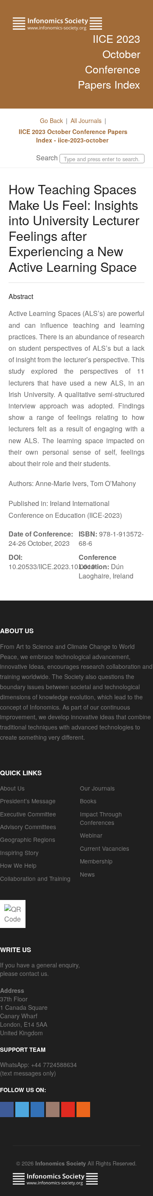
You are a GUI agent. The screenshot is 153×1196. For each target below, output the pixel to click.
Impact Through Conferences (101, 818)
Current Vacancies (104, 848)
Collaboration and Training (35, 878)
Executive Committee (28, 814)
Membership (96, 861)
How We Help (18, 865)
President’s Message (28, 800)
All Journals (86, 120)
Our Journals (97, 788)
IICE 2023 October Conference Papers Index (109, 61)
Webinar (91, 835)
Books (88, 800)
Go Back (51, 120)
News (87, 874)
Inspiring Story (19, 852)
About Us (12, 788)
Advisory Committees (28, 826)
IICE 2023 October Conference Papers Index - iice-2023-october (73, 135)
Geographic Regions (27, 839)
